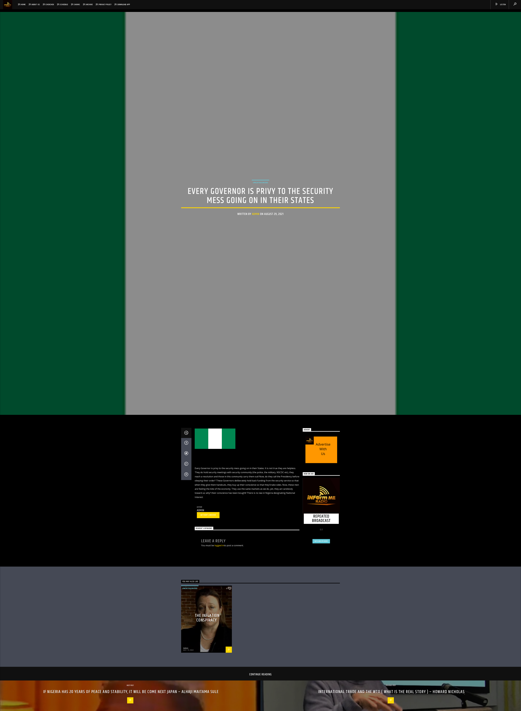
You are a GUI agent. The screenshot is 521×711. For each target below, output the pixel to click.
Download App (124, 4)
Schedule (64, 4)
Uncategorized (260, 182)
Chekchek (50, 4)
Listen (503, 4)
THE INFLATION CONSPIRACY (207, 618)
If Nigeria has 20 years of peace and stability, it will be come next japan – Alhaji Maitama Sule (131, 691)
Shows (77, 4)
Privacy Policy (105, 4)
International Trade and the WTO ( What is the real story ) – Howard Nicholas (391, 691)
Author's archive (208, 515)
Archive (89, 4)
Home (23, 4)
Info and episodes (321, 541)
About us (36, 4)
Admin (255, 214)
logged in (219, 545)
